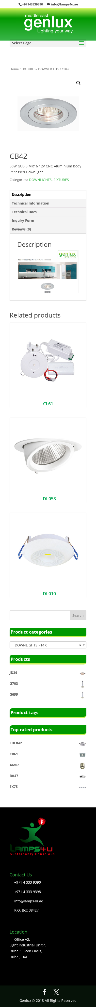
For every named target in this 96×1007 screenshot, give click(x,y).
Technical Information (30, 203)
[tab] (48, 194)
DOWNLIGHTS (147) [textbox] (46, 645)
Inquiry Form (23, 220)
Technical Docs (24, 211)
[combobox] (48, 644)
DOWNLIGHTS (48, 69)
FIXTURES (28, 69)
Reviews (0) (21, 229)
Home (14, 69)
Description (21, 194)
